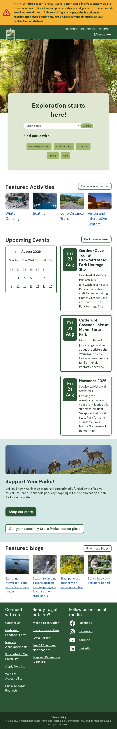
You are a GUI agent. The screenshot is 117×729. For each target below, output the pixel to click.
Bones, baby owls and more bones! (99, 581)
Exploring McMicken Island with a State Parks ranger (17, 585)
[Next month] (53, 251)
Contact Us (12, 622)
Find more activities (95, 186)
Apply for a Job (15, 666)
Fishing (52, 155)
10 (18, 286)
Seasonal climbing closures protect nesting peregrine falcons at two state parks (44, 587)
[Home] (10, 35)
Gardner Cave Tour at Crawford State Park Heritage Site (92, 260)
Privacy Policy (58, 717)
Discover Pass (88, 28)
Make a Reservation (46, 622)
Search (87, 125)
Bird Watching (63, 146)
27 (18, 269)
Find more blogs (97, 548)
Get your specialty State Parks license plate (45, 528)
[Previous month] (15, 251)
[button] (108, 34)
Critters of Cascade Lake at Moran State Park (94, 327)
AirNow (38, 21)
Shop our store (21, 511)
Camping (83, 146)
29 (31, 269)
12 (31, 286)
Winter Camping (12, 216)
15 (50, 286)
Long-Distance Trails (72, 216)
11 (24, 286)
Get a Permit (41, 637)
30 (37, 269)
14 (44, 286)
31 (44, 269)
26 (11, 269)
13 (37, 286)
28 (24, 269)
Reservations (71, 28)
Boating (39, 213)
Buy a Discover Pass (46, 630)
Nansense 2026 (92, 380)
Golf (65, 155)
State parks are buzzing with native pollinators (71, 583)
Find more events (96, 239)
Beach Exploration (39, 146)
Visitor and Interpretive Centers (97, 218)
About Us (103, 28)
